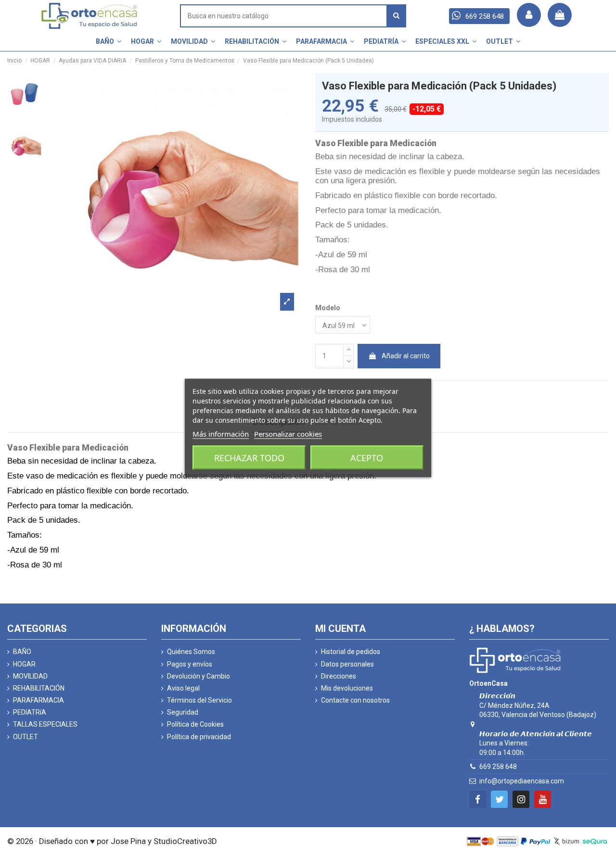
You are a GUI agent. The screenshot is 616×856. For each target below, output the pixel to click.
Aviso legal (183, 688)
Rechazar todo (249, 458)
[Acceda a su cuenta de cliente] (529, 15)
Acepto (366, 458)
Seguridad (182, 712)
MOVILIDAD (30, 676)
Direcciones (338, 676)
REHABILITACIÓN (38, 688)
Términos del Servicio (199, 700)
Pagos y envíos (189, 664)
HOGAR (24, 664)
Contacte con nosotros (355, 700)
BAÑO (22, 651)
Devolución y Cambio (198, 676)
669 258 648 (498, 766)
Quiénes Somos (191, 651)
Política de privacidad (199, 737)
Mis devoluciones (347, 688)
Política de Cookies (195, 724)
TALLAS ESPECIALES (45, 724)
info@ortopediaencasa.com (521, 781)
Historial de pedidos (350, 651)
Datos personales (347, 664)
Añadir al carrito (406, 356)
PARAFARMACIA (38, 700)
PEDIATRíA (29, 712)
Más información (220, 434)
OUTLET (25, 737)
